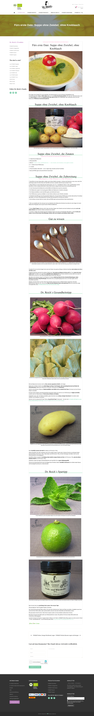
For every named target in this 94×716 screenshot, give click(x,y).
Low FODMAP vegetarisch (54, 41)
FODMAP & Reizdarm (67, 12)
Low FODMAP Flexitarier (14, 70)
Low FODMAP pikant (64, 41)
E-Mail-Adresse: (70, 696)
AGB (10, 690)
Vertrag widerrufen (14, 702)
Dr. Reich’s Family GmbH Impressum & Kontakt (17, 686)
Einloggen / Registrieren (78, 4)
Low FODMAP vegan (14, 66)
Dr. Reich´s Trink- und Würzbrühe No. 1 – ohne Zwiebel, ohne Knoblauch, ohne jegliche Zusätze (53, 162)
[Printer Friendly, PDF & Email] (34, 623)
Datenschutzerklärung (14, 692)
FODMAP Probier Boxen (14, 50)
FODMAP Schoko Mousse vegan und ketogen (67, 635)
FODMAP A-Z (78, 12)
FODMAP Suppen (13, 54)
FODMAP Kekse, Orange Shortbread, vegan (44, 635)
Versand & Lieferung (14, 696)
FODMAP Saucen (13, 52)
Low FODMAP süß (13, 72)
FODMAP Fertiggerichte (14, 48)
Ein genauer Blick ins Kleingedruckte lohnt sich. (63, 619)
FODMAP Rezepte (31, 12)
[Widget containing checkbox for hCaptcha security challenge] (38, 662)
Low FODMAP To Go (14, 77)
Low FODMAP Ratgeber (14, 64)
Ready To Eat (12, 83)
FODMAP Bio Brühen (14, 46)
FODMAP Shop (21, 12)
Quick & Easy (45, 41)
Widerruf (11, 694)
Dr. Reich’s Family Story (14, 683)
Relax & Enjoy (12, 81)
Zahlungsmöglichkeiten (14, 698)
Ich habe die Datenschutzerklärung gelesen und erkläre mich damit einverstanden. (75, 702)
